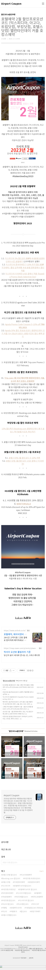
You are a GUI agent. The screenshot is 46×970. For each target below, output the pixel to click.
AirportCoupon (23, 947)
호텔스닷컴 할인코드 (9, 875)
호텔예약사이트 (16, 907)
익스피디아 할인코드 (26, 900)
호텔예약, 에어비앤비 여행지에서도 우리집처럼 (15, 634)
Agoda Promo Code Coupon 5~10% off (25, 326)
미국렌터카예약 (19, 882)
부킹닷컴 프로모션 (8, 889)
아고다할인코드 (23, 904)
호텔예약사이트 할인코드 (28, 889)
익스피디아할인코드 (24, 893)
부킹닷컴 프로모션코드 (32, 878)
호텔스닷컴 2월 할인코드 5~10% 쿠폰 (24, 457)
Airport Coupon (11, 3)
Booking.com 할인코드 (11, 878)
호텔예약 (38, 893)
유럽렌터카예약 (34, 882)
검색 (42, 862)
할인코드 (24, 911)
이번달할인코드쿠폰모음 (34, 907)
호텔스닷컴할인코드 (9, 915)
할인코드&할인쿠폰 (9, 681)
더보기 (41, 871)
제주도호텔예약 (37, 896)
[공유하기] (10, 670)
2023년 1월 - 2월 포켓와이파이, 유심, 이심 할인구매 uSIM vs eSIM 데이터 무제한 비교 (18, 712)
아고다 (4, 911)
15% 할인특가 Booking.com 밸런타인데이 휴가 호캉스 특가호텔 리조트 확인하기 (23, 430)
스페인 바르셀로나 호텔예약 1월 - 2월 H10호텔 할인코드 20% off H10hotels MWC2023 (18, 708)
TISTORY (23, 958)
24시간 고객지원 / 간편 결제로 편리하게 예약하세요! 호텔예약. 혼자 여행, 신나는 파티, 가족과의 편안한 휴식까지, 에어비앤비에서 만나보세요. (15, 638)
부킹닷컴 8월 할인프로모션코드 (33, 951)
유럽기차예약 (35, 911)
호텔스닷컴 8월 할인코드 (36, 948)
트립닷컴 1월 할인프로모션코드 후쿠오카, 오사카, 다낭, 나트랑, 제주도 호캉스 (18, 717)
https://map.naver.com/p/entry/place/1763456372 (20, 648)
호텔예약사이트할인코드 (22, 886)
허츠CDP (35, 904)
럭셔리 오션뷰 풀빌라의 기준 (17, 651)
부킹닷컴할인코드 (21, 896)
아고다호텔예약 (26, 875)
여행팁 (4, 907)
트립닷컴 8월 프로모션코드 (22, 950)
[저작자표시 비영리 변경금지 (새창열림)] (30, 671)
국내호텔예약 (7, 896)
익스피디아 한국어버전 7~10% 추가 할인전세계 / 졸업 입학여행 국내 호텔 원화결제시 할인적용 (23, 267)
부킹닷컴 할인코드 (8, 900)
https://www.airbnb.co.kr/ (15, 630)
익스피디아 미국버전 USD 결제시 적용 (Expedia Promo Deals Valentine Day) (24, 275)
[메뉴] (43, 4)
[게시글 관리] (13, 670)
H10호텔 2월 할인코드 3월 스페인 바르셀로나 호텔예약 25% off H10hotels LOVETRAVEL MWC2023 (18, 687)
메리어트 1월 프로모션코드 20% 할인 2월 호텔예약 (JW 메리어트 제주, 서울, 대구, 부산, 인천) (18, 703)
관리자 (31, 958)
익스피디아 (6, 886)
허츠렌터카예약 (7, 893)
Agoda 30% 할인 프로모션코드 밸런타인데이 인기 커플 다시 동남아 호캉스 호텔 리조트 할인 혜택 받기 (23, 333)
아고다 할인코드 (8, 904)
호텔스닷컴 (6, 882)
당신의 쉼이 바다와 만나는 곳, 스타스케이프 (22, 655)
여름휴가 (14, 911)
